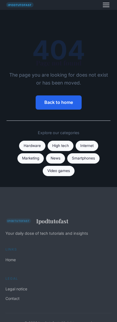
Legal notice (16, 289)
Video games (58, 170)
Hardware (32, 145)
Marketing (30, 158)
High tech (60, 145)
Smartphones (83, 158)
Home (10, 259)
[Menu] (106, 5)
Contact (12, 298)
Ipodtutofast (52, 221)
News (55, 158)
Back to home (58, 102)
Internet (87, 145)
